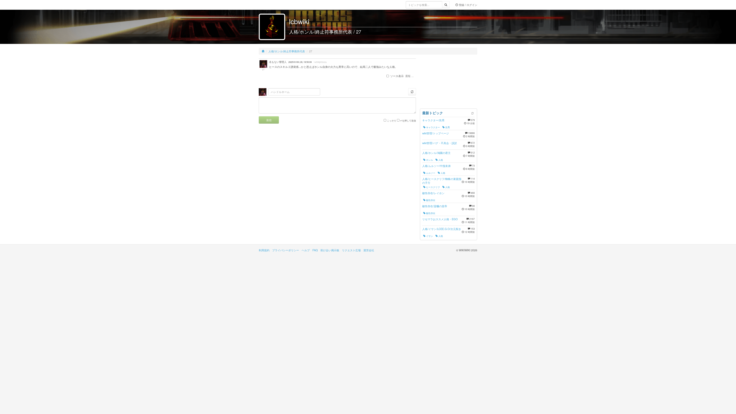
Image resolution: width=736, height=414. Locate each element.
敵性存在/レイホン (433, 193)
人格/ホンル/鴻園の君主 (436, 153)
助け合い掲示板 (329, 250)
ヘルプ (306, 250)
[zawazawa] (274, 5)
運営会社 (368, 250)
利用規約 (264, 250)
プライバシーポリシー (285, 250)
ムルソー (430, 172)
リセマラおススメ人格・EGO (440, 219)
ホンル (429, 159)
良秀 (447, 127)
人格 (440, 159)
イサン (429, 235)
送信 (269, 120)
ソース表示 (397, 76)
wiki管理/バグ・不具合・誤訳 (439, 143)
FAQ (315, 250)
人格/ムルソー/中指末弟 (436, 166)
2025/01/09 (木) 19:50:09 (300, 62)
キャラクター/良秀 (433, 120)
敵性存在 (430, 200)
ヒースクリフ (433, 187)
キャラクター (433, 127)
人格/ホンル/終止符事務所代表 (287, 51)
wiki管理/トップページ (435, 133)
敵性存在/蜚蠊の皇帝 (434, 206)
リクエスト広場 (351, 250)
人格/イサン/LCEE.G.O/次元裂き (441, 229)
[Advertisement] (448, 82)
